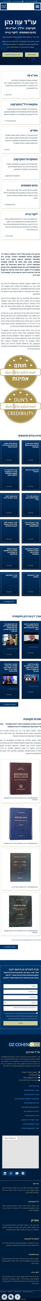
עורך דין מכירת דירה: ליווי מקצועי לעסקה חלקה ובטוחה (31, 524)
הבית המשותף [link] (13, 726)
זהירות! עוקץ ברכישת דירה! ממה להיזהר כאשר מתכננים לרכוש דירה (31, 626)
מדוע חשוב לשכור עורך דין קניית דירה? (10, 497)
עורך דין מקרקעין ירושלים (33, 576)
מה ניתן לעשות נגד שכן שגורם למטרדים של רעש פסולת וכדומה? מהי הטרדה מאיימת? (10, 627)
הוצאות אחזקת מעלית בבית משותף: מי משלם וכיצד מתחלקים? (10, 551)
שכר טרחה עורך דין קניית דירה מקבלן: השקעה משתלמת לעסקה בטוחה (10, 472)
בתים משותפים (29, 185)
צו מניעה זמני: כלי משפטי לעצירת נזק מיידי (32, 498)
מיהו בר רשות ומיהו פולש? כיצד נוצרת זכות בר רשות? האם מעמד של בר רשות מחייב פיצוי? (10, 667)
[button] (37, 6)
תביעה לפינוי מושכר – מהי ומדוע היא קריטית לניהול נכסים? (9, 445)
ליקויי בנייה (31, 214)
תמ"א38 (36, 1183)
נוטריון (34, 130)
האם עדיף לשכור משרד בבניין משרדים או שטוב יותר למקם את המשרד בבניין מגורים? (31, 667)
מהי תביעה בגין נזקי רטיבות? (32, 471)
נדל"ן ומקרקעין (33, 1201)
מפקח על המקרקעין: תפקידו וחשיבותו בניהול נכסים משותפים (32, 551)
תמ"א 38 (32, 75)
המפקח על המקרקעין (26, 159)
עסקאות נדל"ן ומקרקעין (24, 104)
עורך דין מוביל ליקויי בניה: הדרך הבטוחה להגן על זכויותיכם (10, 524)
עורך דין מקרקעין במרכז (11, 576)
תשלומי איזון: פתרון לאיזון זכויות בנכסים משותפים (32, 445)
